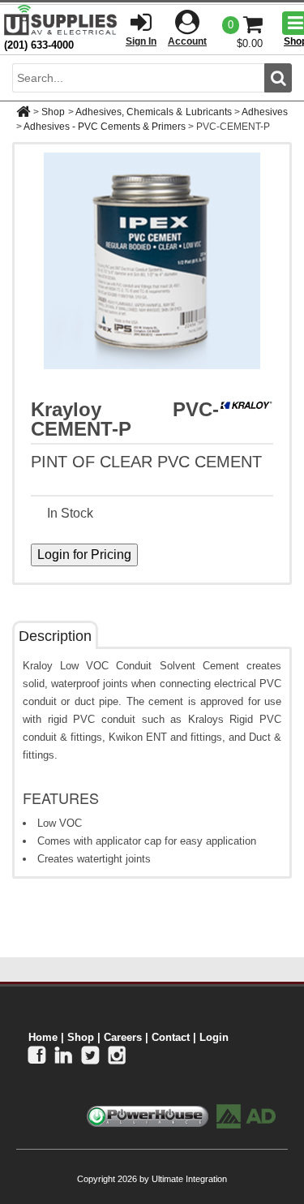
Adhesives (265, 112)
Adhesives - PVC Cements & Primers (105, 126)
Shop (53, 112)
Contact (171, 1037)
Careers (123, 1037)
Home (43, 1037)
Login (214, 1037)
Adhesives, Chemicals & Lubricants (153, 112)
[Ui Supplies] (61, 20)
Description (55, 636)
